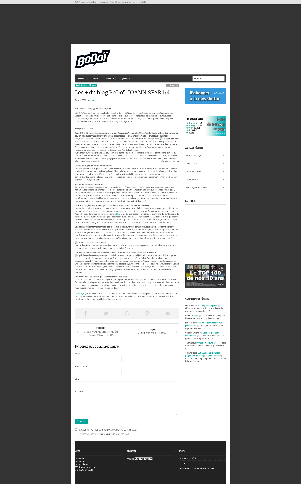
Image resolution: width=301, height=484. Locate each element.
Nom (77, 354)
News (107, 79)
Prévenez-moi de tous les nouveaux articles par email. (103, 434)
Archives (130, 459)
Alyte (196, 316)
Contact (183, 463)
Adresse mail (81, 366)
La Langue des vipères (207, 305)
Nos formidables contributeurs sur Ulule (197, 469)
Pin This (147, 313)
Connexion (79, 461)
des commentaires (85, 467)
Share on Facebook (85, 313)
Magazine (121, 79)
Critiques (93, 79)
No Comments (172, 85)
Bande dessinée (81, 85)
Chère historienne (193, 171)
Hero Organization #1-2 (196, 187)
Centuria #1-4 (192, 163)
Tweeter (106, 313)
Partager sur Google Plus (126, 313)
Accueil (81, 78)
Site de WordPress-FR (84, 470)
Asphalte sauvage (193, 155)
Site (77, 379)
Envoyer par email (168, 313)
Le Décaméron (192, 179)
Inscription (79, 459)
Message (79, 391)
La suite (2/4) (80, 294)
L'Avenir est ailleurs (204, 343)
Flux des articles (83, 464)
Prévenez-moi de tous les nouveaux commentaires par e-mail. (107, 430)
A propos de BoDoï (188, 458)
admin (91, 100)
